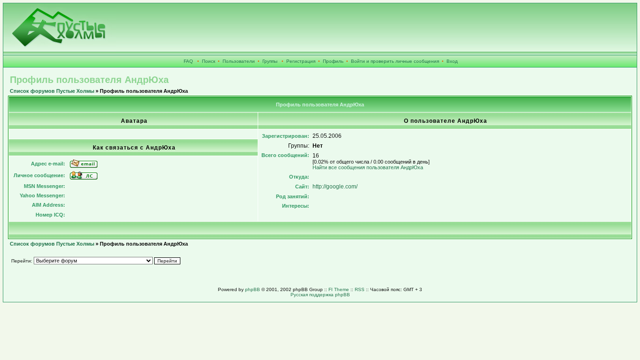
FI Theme (338, 289)
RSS (360, 289)
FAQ (188, 61)
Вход (452, 61)
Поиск (208, 61)
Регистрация (300, 61)
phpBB (252, 289)
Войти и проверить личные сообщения (395, 61)
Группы (269, 61)
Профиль (333, 61)
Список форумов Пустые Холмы (52, 91)
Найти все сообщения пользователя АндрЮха (368, 167)
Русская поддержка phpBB (320, 294)
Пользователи (239, 61)
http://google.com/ (335, 186)
